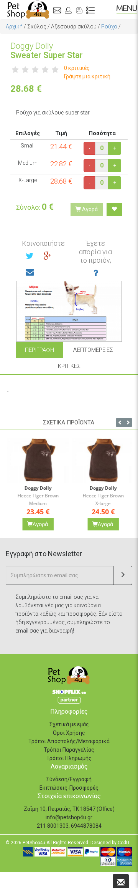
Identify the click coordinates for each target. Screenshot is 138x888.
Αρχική (14, 26)
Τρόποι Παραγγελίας (69, 750)
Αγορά (89, 209)
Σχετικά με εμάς (69, 724)
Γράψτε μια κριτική (87, 76)
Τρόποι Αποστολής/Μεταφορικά (69, 741)
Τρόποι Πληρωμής (69, 758)
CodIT (124, 842)
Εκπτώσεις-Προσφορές (69, 788)
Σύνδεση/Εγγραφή (69, 779)
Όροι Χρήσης (69, 733)
